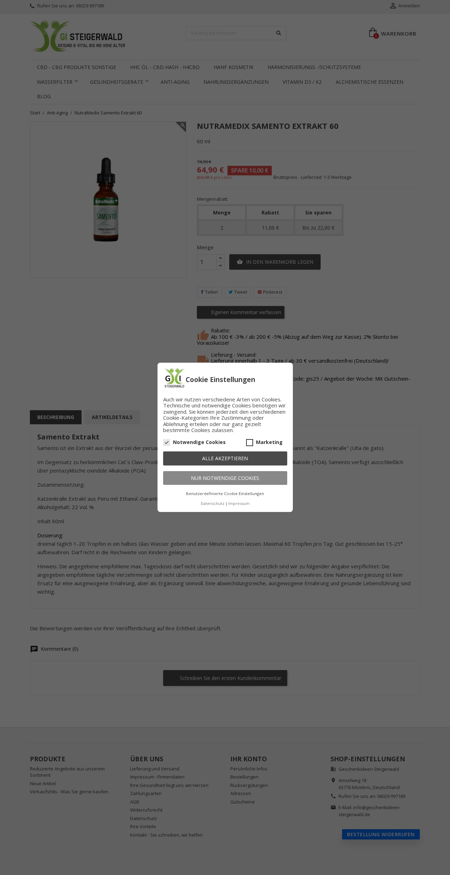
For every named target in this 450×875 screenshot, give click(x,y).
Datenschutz (212, 503)
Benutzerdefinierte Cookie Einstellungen (225, 493)
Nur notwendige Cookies (225, 478)
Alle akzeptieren (225, 458)
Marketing (269, 442)
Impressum (239, 503)
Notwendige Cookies (199, 442)
